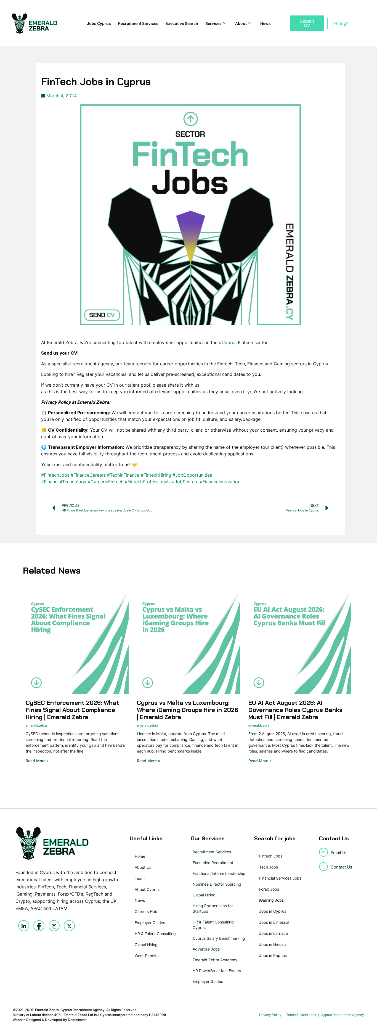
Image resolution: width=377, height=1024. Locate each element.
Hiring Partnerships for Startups (213, 908)
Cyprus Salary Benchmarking (219, 938)
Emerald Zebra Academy (215, 959)
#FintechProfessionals (148, 481)
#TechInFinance (123, 475)
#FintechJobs (55, 475)
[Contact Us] (323, 866)
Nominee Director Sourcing (217, 884)
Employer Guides (208, 981)
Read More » (37, 760)
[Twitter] (69, 925)
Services (213, 23)
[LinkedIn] (23, 925)
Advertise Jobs (206, 949)
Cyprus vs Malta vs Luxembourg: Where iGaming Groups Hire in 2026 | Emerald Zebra (187, 710)
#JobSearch (184, 481)
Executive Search (182, 23)
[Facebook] (38, 925)
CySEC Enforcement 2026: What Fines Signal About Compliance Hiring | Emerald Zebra (72, 710)
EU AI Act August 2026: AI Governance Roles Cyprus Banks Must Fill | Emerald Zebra (295, 710)
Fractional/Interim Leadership (219, 873)
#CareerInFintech (105, 481)
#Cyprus (228, 342)
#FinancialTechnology (63, 481)
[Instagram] (54, 925)
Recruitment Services (138, 23)
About (241, 23)
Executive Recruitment (213, 862)
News (265, 23)
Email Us (339, 852)
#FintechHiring (156, 475)
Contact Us (341, 867)
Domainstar (77, 1020)
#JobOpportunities (192, 475)
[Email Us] (323, 852)
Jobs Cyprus (99, 23)
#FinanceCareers (88, 475)
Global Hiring (204, 895)
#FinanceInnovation (220, 481)
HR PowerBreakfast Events (217, 970)
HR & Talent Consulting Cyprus (213, 925)
